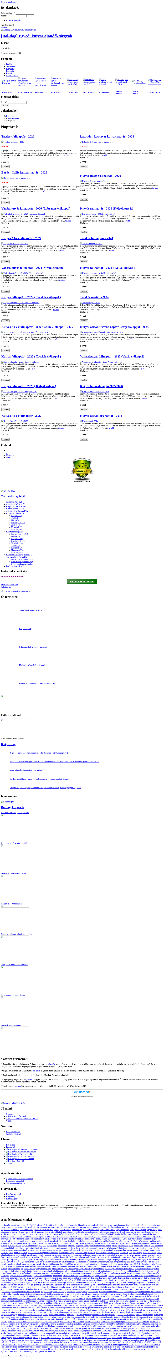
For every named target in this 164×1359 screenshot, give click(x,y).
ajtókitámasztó (85, 1296)
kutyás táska (30, 1319)
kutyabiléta (51, 1340)
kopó (147, 1257)
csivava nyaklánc (50, 1262)
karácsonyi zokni (67, 1241)
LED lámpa (37, 1308)
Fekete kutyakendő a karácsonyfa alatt (16, 934)
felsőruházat (98, 1266)
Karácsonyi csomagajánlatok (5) (19, 555)
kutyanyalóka (122, 1319)
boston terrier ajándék (132, 1255)
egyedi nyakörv (110, 1262)
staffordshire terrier (153, 1331)
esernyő (62, 1349)
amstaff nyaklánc (33, 1292)
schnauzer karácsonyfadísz (32, 1317)
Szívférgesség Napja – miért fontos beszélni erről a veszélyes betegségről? (39, 779)
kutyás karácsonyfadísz (72, 1250)
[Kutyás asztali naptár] (89, 421)
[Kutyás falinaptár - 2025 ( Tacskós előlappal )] (20, 362)
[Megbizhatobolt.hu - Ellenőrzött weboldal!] (82, 482)
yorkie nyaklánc (114, 1275)
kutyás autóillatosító (59, 1331)
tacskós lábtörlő (63, 1264)
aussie (151, 1259)
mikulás (122, 1234)
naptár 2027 (6, 1328)
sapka (117, 1289)
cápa (27, 1289)
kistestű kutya (51, 1264)
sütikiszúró (5, 1301)
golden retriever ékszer (53, 1278)
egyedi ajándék (66, 1344)
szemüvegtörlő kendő (115, 1292)
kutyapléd (28, 1328)
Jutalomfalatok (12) (14, 502)
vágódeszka (40, 1264)
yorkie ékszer (77, 1230)
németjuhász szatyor (9, 1340)
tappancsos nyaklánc (18, 1278)
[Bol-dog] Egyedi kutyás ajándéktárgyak (36, 36)
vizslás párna (107, 1331)
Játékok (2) (15, 525)
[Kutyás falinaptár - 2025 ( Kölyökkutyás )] (19, 391)
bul (55, 1271)
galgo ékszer (96, 1285)
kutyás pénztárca (91, 1264)
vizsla (14, 1344)
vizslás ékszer (6, 1333)
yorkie (128, 1257)
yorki (45, 1340)
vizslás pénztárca (136, 1275)
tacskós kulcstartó (16, 1351)
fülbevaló (125, 1275)
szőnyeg (38, 1305)
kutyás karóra (157, 1236)
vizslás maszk (136, 1310)
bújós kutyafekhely (84, 1294)
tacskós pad (62, 1246)
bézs (122, 1296)
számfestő (127, 1342)
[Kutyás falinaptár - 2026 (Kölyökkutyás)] (97, 214)
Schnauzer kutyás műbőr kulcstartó (33, 647)
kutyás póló (57, 1250)
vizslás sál (5, 1234)
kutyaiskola (66, 1338)
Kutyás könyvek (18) (19, 534)
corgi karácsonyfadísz (36, 1333)
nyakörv (154, 1312)
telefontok (135, 1225)
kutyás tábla (135, 1232)
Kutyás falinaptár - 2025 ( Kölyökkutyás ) (28, 386)
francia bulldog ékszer (51, 1308)
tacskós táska (80, 1317)
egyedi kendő (97, 1287)
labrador (19, 1239)
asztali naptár (24, 1266)
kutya (72, 1340)
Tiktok (10, 1163)
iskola (88, 1317)
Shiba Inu (129, 1301)
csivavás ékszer (7, 1241)
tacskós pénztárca (8, 1312)
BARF (99, 1333)
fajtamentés (104, 1225)
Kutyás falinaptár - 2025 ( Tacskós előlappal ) (31, 356)
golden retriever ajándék (91, 1328)
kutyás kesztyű (122, 1333)
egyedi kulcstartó (37, 1232)
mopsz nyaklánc (120, 1317)
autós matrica (34, 1349)
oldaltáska (78, 1347)
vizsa (132, 1230)
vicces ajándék (57, 1239)
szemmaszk (86, 1280)
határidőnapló (52, 1287)
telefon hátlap (119, 1301)
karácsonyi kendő (113, 1271)
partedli (143, 1296)
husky (128, 1278)
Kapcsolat (10, 71)
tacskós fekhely (53, 1243)
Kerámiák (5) (16, 527)
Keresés (4, 102)
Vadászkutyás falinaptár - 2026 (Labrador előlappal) (35, 208)
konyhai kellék (33, 1315)
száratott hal (155, 1344)
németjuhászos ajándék (68, 1312)
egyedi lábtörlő (92, 1292)
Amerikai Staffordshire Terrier (80, 1227)
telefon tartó (62, 1262)
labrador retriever (138, 1331)
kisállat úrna (88, 1312)
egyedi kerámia (17, 1328)
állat (15, 1305)
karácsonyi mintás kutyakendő (20, 1255)
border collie (72, 1282)
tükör (34, 1225)
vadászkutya (56, 1319)
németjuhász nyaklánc (34, 1344)
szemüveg (12, 1331)
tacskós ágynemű (148, 1255)
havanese (146, 1310)
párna (24, 1264)
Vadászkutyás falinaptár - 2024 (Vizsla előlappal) (33, 267)
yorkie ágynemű (154, 1301)
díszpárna (59, 1248)
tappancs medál (109, 1333)
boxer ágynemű (127, 1285)
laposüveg (34, 1324)
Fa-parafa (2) (16, 516)
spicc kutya (48, 1347)
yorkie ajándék (119, 1331)
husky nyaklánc (105, 1324)
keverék (109, 1310)
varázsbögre (78, 1342)
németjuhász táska (48, 1266)
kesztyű (83, 1308)
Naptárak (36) (17, 550)
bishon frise (45, 1338)
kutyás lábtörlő (85, 1287)
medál (129, 1273)
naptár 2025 (146, 1342)
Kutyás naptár (11, 1199)
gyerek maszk (39, 1230)
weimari (147, 1349)
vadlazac (102, 1292)
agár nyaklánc (6, 1239)
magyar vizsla (23, 1340)
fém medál (30, 1305)
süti (38, 1335)
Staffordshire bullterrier (10, 1227)
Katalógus (10, 116)
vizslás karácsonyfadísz (22, 1308)
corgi (78, 1246)
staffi (93, 1317)
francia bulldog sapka (125, 1328)
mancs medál (156, 1310)
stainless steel (45, 1239)
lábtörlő (8, 1342)
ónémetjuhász (152, 1296)
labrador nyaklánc (23, 1321)
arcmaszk (125, 1326)
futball (159, 1252)
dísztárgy (36, 1338)
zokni (29, 1278)
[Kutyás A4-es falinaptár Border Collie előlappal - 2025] (24, 332)
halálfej (39, 1259)
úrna (29, 1287)
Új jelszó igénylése (13, 20)
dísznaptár (5, 1275)
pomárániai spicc (98, 1296)
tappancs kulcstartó (99, 1275)
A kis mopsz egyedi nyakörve (13, 995)
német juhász (146, 1232)
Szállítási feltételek (13, 1134)
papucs (141, 1280)
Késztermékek (13, 118)
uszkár (128, 1227)
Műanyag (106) (17, 552)
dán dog (44, 1257)
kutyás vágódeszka (144, 1241)
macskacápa (93, 1303)
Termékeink (11, 66)
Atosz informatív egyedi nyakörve (15, 813)
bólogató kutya (66, 1342)
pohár (135, 1271)
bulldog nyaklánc (18, 1319)
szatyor (128, 1331)
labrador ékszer (124, 1225)
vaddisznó (138, 1319)
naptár (157, 1278)
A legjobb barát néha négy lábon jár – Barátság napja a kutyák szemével (39, 753)
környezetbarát (71, 1271)
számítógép (134, 1326)
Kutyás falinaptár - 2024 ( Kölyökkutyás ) (107, 267)
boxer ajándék (43, 1282)
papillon (89, 1308)
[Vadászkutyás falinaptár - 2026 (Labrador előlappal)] (23, 214)
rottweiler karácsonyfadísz (38, 1252)
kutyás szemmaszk (135, 1349)
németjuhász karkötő (149, 1333)
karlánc (89, 1298)
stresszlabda (76, 1338)
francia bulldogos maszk (22, 1338)
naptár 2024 (155, 1338)
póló (72, 1317)
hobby (35, 1246)
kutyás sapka (146, 1328)
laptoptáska (49, 1296)
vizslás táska (126, 1266)
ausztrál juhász (97, 1280)
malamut (107, 1305)
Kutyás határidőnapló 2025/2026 (101, 386)
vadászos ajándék (107, 1250)
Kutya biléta (39, 92)
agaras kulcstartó (33, 1241)
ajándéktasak (155, 1280)
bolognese (120, 1287)
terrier (157, 1266)
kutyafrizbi (21, 1292)
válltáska (50, 1312)
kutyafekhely (16, 1280)
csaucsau (116, 1347)
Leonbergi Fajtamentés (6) (22, 564)
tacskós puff (111, 1342)
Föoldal (9, 64)
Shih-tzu (109, 1294)
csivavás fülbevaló (88, 1326)
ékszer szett (136, 1257)
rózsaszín (156, 1285)
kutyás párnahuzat (33, 1257)
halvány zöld (98, 1262)
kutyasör (67, 1333)
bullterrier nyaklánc (73, 1328)
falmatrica (58, 1255)
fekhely (90, 1340)
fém (50, 1315)
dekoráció (122, 1278)
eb (99, 1310)
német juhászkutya (106, 1289)
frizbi (145, 1252)
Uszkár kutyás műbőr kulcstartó (32, 665)
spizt (110, 1259)
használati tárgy (137, 1312)
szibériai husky (52, 1335)
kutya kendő (69, 1239)
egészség (78, 1315)
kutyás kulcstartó (62, 1252)
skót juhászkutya (135, 1252)
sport (97, 1230)
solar (153, 1264)
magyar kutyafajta (98, 1342)
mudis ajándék (89, 1230)
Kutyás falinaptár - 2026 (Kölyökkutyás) (106, 208)
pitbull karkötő (140, 1285)
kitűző (148, 1298)
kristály (119, 1342)
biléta (19, 1331)
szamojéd (135, 1266)
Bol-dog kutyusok (12, 807)
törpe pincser (43, 1285)
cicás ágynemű (26, 1227)
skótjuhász (123, 1248)
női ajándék (88, 1335)
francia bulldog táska (104, 1301)
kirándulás (79, 1252)
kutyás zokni (79, 1264)
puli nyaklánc (116, 1239)
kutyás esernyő (138, 1278)
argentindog (87, 1315)
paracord (45, 1259)
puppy (98, 1239)
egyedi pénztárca (123, 1321)
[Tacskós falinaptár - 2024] (91, 243)
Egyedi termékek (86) (15, 513)
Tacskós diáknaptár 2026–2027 (31, 610)
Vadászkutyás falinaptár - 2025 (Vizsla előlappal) (112, 356)
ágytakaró (148, 1225)
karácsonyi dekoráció (90, 1278)
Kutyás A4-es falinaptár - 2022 (21, 415)
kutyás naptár (149, 1278)
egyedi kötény (106, 1241)
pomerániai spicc (115, 1340)
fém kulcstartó (149, 1275)
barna (43, 1335)
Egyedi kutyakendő (25, 92)
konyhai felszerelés (67, 1289)
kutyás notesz (18, 1333)
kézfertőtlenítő (154, 1262)
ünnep (150, 1315)
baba (44, 1246)
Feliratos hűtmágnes (119, 92)
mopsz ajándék (130, 1241)
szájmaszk (31, 1259)
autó (141, 1225)
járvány (131, 1236)
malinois (95, 1349)
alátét (108, 1296)
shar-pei (21, 1271)
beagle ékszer (146, 1305)
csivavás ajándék (25, 1225)
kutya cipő (63, 1232)
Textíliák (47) (16, 518)
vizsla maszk (101, 1252)
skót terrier (118, 1335)
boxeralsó (154, 1234)
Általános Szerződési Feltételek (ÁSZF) (22, 1118)
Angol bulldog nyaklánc (53, 1326)
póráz (119, 1262)
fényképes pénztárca (88, 1246)
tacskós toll (145, 1344)
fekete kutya (49, 1328)
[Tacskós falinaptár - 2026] (12, 142)
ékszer (48, 1269)
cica (25, 1333)
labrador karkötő (70, 1236)
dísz (129, 1259)
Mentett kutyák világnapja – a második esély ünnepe (31, 770)
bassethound (154, 1271)
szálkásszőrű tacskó (39, 1243)
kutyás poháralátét (106, 1317)
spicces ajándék (33, 1239)
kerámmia (22, 1305)
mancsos (62, 1294)
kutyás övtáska (128, 1303)
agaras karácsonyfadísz (60, 1324)
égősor (158, 1273)
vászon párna (93, 1250)
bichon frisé (50, 1351)
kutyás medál (157, 1305)
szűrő (80, 1312)
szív (85, 1340)
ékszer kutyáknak (36, 1326)
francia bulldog (42, 1250)
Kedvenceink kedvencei (91, 1344)
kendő (152, 1243)
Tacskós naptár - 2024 (94, 297)
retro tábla (55, 1232)
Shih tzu (4, 1255)
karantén (14, 1225)
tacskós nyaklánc (80, 1266)
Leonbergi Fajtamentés (92, 1273)
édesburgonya (138, 1273)
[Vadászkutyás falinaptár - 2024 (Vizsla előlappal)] (22, 273)
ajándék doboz (51, 1301)
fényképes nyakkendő (140, 1243)
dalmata (123, 1347)
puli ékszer (90, 1257)
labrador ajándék (104, 1338)
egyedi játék (66, 1257)
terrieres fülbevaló (133, 1234)
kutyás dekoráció (109, 1344)
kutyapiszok (147, 1227)
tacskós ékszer (65, 1230)
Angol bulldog (127, 1271)
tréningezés (73, 1243)
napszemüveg (45, 1331)
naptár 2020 (76, 1280)
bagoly (72, 1252)
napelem (10, 1305)
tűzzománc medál (68, 1319)
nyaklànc (29, 1079)
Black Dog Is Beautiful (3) (22, 559)
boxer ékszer (68, 1278)
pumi (87, 1239)
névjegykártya (42, 1321)
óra (143, 1257)
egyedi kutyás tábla (138, 1324)
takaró (90, 1266)
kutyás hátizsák (79, 1298)
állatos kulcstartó (26, 1230)
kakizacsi (4, 1271)
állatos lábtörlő (108, 1273)
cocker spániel (119, 1280)
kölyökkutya (40, 1319)
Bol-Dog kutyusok (13, 1194)
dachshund (146, 1269)
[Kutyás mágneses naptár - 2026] (93, 181)
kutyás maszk (89, 1252)
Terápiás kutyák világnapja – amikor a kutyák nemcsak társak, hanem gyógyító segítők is (45, 787)
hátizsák (113, 1298)
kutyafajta (60, 1317)
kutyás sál (126, 1312)
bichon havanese (120, 1236)
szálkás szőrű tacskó (141, 1335)
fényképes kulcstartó (143, 1236)
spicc (86, 1262)
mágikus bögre (54, 1342)
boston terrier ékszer (51, 1344)
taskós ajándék (115, 1232)
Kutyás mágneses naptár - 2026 (100, 175)
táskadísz (28, 1271)
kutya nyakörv (37, 1278)
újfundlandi (79, 1289)
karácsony (154, 1321)
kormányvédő (6, 1308)
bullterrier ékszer (38, 1296)
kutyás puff (84, 1331)
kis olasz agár (146, 1287)
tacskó (76, 1308)
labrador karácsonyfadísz (69, 1287)
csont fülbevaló (16, 1236)
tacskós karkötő (14, 1269)
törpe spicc (33, 1285)
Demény (35, 1331)
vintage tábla (103, 1259)
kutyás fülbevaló (138, 1298)
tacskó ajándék (26, 1273)
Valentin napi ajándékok (16, 1183)
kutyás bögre (52, 1246)
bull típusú (64, 1243)
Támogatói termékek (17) (16, 557)
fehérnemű (54, 1294)
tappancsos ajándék (37, 1301)
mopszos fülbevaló (130, 1338)
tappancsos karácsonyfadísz (21, 1275)
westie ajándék (142, 1315)
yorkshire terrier (145, 1317)
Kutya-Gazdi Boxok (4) (15, 506)
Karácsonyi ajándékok (15, 1181)
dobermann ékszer (39, 1287)
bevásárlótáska (129, 1315)
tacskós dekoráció (36, 1347)
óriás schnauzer (22, 1326)
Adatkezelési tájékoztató (16, 1116)
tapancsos (105, 1298)
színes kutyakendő (146, 1266)
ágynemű (119, 1315)
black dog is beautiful (23, 1298)
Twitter (30, 1154)
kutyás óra (127, 1308)
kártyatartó (43, 1315)
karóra (137, 1305)
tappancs (60, 1271)
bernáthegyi (68, 1298)
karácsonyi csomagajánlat (35, 1310)
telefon (153, 1289)
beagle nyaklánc (22, 1335)
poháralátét (22, 1315)
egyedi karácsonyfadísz (110, 1243)
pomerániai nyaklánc (111, 1266)
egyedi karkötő (73, 1310)
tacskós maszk (134, 1294)
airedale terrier (120, 1257)
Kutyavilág (10, 69)
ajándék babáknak (40, 1227)
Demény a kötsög (78, 1257)
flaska (81, 1232)
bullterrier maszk (99, 1227)
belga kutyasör (46, 1292)
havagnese (21, 1294)
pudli (10, 1273)
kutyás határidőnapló (118, 1269)
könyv (102, 1310)
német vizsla (28, 1236)
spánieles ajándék (21, 1250)
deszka (62, 1328)
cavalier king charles (79, 1225)
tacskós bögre (117, 1241)
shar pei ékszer (64, 1335)
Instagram (31, 1156)
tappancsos (96, 1298)
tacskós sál (124, 1252)
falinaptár (71, 1246)
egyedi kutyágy (50, 1317)
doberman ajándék (15, 1243)
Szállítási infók (12, 75)
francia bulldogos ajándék (43, 1271)
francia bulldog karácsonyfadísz (87, 1241)
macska (138, 1328)
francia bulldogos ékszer (64, 1347)
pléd (108, 1326)
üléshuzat (149, 1340)
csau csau (12, 1246)
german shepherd (107, 1335)
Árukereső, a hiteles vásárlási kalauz (82, 1096)
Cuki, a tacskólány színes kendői (14, 843)
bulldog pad (24, 1301)
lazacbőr (4, 1273)
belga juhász (126, 1310)
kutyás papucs (108, 1236)
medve (149, 1285)
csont (64, 1310)
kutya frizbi (58, 1298)
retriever (142, 1326)
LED (64, 1273)
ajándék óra (111, 1319)
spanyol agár (19, 1262)
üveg (156, 1315)
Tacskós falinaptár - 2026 (17, 136)
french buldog (23, 1347)
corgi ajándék (39, 1351)
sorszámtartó (101, 1326)
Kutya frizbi (55, 92)
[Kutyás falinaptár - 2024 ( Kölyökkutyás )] (98, 273)
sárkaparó (57, 1225)
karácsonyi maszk (134, 1269)
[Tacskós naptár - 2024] (90, 303)
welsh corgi (109, 1257)
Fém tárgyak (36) (18, 541)
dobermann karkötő (75, 1273)
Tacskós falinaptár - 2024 (96, 238)
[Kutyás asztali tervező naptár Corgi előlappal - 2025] (102, 332)
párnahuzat (135, 1287)
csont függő (108, 1280)
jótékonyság (128, 1335)
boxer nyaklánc (40, 1234)
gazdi (155, 1303)
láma (17, 1312)
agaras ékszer (107, 1308)
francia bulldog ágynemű (80, 1324)
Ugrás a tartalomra (8, 2)
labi (71, 1264)
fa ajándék (103, 1312)
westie (67, 1317)
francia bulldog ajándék (62, 1292)
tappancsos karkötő (83, 1349)
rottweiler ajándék (109, 1328)
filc (96, 1317)
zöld (69, 1262)
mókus (18, 1246)
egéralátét (38, 1262)
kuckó (39, 1298)
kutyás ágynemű (55, 1285)
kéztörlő (4, 1331)
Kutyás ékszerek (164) (15, 509)
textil (82, 1248)
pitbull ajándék (154, 1282)
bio (83, 1338)
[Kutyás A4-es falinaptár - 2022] (14, 421)
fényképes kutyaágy (9, 1315)
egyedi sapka (23, 1285)
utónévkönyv (35, 1266)
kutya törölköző (54, 1257)
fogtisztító (155, 1269)
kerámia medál (18, 1289)
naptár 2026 (24, 1303)
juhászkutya (28, 1351)
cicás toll (33, 1335)
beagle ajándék (91, 1259)
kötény (56, 1230)
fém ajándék (55, 1241)
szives (135, 1301)
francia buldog (118, 1324)
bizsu (56, 1312)
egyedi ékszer (125, 1243)
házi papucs (103, 1264)
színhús (4, 1287)
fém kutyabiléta (95, 1331)
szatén (130, 1319)
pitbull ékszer (57, 1269)
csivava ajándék (83, 1285)
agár (125, 1296)
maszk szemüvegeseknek (11, 1264)
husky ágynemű (129, 1340)
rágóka (152, 1246)
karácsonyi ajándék (125, 1246)
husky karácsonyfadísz (31, 1280)
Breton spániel (140, 1230)
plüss (91, 1262)
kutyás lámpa (151, 1294)
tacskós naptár (133, 1317)
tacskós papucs (7, 1250)
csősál (146, 1246)
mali (149, 1312)
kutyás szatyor (48, 1255)
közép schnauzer (130, 1292)
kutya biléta (70, 1349)
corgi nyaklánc (44, 1324)
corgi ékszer (77, 1255)
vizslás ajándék (134, 1333)
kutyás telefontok (122, 1230)
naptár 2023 (12, 1287)
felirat (107, 1269)
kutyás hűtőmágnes (71, 1269)
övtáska (128, 1287)
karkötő (49, 1225)
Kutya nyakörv (104, 92)
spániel (152, 1257)
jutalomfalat (6, 1292)
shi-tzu (96, 1335)
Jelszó (4, 16)
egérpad (145, 1259)
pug (145, 1312)
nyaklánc (61, 1303)
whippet (119, 1344)
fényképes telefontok (97, 1271)
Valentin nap (104, 1232)
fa (115, 1273)
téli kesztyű (44, 1241)
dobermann (132, 1248)
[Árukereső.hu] (82, 1093)
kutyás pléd (118, 1308)
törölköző (13, 1347)
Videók (9, 1121)
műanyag (37, 1236)
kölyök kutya (152, 1230)
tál (81, 1303)
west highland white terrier (22, 1342)
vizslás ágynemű (85, 1243)
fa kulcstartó (116, 1326)
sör (22, 1269)
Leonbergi (79, 1340)
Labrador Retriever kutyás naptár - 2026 (107, 136)
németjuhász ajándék (150, 1248)
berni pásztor (101, 1319)
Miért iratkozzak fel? (9, 585)
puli (40, 1246)
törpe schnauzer (91, 1338)
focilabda (70, 1315)
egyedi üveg (137, 1227)
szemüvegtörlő (77, 1301)
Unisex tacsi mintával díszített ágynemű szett (37, 683)
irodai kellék (34, 1303)
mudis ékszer (6, 1282)
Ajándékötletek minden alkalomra (19, 1179)
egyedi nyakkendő (139, 1282)
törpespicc (52, 1227)
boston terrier (47, 1298)
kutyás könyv (15, 1259)
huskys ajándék (136, 1289)
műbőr (3, 1305)
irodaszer (75, 1333)
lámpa (86, 1271)
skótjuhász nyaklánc (91, 1347)
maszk (33, 1321)
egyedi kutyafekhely (9, 1285)
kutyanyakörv (6, 1289)
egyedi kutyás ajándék (37, 1312)
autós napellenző (20, 1252)
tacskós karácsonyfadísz (77, 1305)
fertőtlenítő (13, 1271)
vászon (104, 1285)
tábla (95, 1310)
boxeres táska (6, 1344)
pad (140, 1301)
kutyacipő (155, 1298)
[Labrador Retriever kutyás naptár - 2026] (97, 142)
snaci (57, 1328)
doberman (156, 1225)
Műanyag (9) (16, 529)
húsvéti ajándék (108, 1234)
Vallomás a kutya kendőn (11, 1025)
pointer (14, 1292)
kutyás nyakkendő (124, 1282)
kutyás (27, 1232)
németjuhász (157, 1317)
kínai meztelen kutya (154, 1292)
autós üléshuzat (77, 1262)
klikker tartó (129, 1264)
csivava (101, 1248)
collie (40, 1255)
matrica (88, 1248)
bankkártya (74, 1296)
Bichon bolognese (118, 1305)
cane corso (77, 1344)
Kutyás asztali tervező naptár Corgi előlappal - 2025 (114, 327)
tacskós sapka (149, 1308)
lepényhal (48, 1275)
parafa (95, 1312)
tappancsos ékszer (114, 1312)
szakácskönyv (144, 1338)
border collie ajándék (87, 1333)
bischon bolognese (8, 1296)
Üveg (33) (15, 536)
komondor (130, 1305)
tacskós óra (151, 1252)
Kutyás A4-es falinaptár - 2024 (21, 238)
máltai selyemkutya (90, 1255)
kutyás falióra (27, 1246)
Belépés (4, 27)
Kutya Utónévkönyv (58, 1282)
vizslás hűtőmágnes (54, 1310)
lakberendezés (55, 1259)
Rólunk (9, 73)
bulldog (100, 1282)
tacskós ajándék (35, 1340)
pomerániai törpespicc (10, 1303)
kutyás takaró (128, 1344)
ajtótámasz (14, 1301)
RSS (22, 1161)
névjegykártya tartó (21, 1349)
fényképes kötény (36, 1289)
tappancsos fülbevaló (25, 1234)
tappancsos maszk (99, 1315)
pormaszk (95, 1324)
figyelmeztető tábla (95, 1305)
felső (158, 1326)
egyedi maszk (31, 1282)
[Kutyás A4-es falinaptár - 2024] (14, 243)
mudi (34, 1298)
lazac (7, 1278)
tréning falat (83, 1236)
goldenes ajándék (70, 1285)
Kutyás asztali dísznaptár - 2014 (101, 415)
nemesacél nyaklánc (154, 1324)
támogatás (66, 1259)
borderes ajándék (40, 1342)
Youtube (30, 1159)
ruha (78, 1326)
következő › (11, 455)
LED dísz (138, 1264)
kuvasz (114, 1246)
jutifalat (85, 1250)
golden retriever (18, 1232)
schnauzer (15, 1230)
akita (50, 1250)
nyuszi (92, 1319)
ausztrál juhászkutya (65, 1266)
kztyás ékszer (117, 1255)
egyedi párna (27, 1331)
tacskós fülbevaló (59, 1315)
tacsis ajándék (94, 1225)
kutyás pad (146, 1264)
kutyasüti (9, 1262)
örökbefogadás (52, 1303)
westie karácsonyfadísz (143, 1303)
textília (85, 1303)
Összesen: (13, 53)
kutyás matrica (20, 1241)
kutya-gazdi (19, 1310)
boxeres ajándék (99, 1294)
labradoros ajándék (14, 1324)
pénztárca (111, 1315)
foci (42, 1280)
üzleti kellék (66, 1225)
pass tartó (116, 1310)
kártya (6, 1259)
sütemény (159, 1246)
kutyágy (26, 1324)
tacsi (25, 1239)
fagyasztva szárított (42, 1294)
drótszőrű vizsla (112, 1252)
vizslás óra (31, 1264)
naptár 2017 (136, 1342)
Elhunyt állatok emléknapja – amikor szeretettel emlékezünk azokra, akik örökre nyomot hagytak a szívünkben (54, 761)
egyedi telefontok (97, 1269)
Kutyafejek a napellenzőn (11, 904)
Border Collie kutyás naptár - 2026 (24, 172)
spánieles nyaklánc (70, 1275)
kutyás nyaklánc (105, 1255)
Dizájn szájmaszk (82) (15, 566)
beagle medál (73, 1232)
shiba (115, 1278)
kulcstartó (37, 1071)
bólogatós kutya (77, 1335)
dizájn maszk (96, 1236)
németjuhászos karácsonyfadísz (134, 1262)
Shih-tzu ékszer (66, 1321)
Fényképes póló (72, 92)
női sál (28, 1296)
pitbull (154, 1328)
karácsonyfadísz (85, 1275)
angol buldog (118, 1264)
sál (50, 1252)
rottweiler (118, 1250)
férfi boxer (97, 1308)
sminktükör (9, 1248)
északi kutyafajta (149, 1239)
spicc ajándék (62, 1227)
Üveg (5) (15, 520)
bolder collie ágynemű (55, 1333)
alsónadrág (145, 1234)
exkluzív (146, 1289)
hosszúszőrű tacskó (107, 1230)
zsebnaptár (5, 1236)
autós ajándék (73, 1331)
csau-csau (49, 1230)
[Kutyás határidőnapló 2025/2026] (94, 391)
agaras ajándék (90, 1301)
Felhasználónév (8, 13)
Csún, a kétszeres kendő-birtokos (14, 964)
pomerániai (150, 1326)
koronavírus (71, 1294)
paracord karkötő (73, 1303)
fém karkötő (143, 1271)
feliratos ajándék (86, 1310)
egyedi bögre (13, 1266)
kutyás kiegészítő (91, 1232)
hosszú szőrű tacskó (13, 1317)
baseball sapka (134, 1296)
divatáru (155, 1232)
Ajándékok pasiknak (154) (17, 511)
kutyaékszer (22, 1287)
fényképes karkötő (63, 1280)
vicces (135, 1280)
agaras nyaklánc (110, 1282)
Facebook (34, 1149)
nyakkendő (114, 1296)
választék (51, 1064)
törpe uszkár (6, 1280)
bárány (137, 1344)
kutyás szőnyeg (115, 1303)
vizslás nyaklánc (64, 1301)
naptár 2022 (103, 1303)
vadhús (47, 1289)
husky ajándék (78, 1321)
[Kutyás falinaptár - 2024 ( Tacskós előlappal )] (20, 303)
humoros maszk (141, 1250)
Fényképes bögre (154, 92)
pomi (48, 1319)
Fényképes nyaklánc (135, 92)
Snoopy (159, 1264)
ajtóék (144, 1301)
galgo (139, 1248)
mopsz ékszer (144, 1321)
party (59, 1340)
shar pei (16, 1273)
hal (150, 1347)
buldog (143, 1294)
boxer (65, 1255)
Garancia (9, 1114)
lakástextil (131, 1250)
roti (53, 1252)
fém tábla (11, 1321)
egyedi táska (79, 1239)
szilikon (129, 1280)
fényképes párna (79, 1292)
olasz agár (114, 1225)
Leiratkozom (6, 587)
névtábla (66, 1248)
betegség (21, 1344)
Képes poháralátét (89, 92)
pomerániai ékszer (124, 1298)
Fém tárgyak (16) (18, 522)
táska (96, 1340)
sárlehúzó (142, 1292)
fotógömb (62, 1234)
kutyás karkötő (128, 1239)
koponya (10, 1298)
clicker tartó (82, 1282)
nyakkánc (96, 1243)
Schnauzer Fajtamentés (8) (22, 562)
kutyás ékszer (84, 1269)
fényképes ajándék (120, 1259)
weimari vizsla (38, 1328)
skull (152, 1335)
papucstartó (138, 1246)
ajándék (4, 1269)
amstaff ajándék (19, 1257)
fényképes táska (105, 1347)
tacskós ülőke (55, 1338)
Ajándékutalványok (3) (15, 504)
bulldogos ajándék (62, 1296)
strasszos (31, 1250)
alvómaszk (54, 1289)
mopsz (42, 1303)
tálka (3, 1248)
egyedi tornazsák (19, 1282)
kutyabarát (99, 1257)
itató (25, 1243)
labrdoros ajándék (77, 1259)
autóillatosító (117, 1338)
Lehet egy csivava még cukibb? (14, 873)
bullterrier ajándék (8, 1335)
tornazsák (87, 1342)
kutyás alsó (91, 1282)
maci (35, 1255)
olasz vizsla (63, 1305)
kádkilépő (5, 1347)
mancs (122, 1227)
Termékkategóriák (13, 496)
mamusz (4, 1266)
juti (14, 1239)
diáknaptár (41, 1225)
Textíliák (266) (17, 543)
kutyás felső (136, 1259)
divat (70, 1255)
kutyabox (134, 1321)
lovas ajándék (137, 1308)
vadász (24, 1259)
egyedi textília (38, 1275)
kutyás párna (149, 1273)
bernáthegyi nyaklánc (118, 1349)
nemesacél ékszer (121, 1294)
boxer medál (152, 1319)
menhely (18, 1248)
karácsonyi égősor (8, 1326)
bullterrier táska (109, 1287)
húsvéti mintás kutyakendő (138, 1347)
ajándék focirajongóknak (44, 1248)
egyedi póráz (121, 1273)
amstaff (31, 1248)
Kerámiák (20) (17, 548)
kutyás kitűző (46, 1236)
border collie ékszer (9, 1294)
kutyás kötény (52, 1234)
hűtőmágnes (57, 1275)
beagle (127, 1324)
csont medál (156, 1342)
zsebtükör (65, 1340)
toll (89, 1236)
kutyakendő (29, 1262)
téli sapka (30, 1294)
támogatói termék (104, 1246)
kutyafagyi (105, 1239)
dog (28, 1243)
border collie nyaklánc (49, 1349)
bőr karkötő (5, 1225)
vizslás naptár (58, 1236)
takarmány (140, 1340)
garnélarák (21, 1296)
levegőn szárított (67, 1308)
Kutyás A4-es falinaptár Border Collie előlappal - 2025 (37, 327)
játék (124, 1250)
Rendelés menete (13, 1132)
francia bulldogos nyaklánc (35, 1269)
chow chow (75, 1248)
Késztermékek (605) (14, 532)
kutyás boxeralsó (111, 1248)
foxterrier (77, 1278)
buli (100, 1234)
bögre (154, 1241)
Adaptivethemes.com (27, 1356)
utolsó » (9, 457)
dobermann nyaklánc (40, 1273)
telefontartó (124, 1289)
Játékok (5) (15, 545)
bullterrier (89, 1321)
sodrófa (94, 1248)
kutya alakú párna (91, 1234)
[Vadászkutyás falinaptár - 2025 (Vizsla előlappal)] (101, 362)
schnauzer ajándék (108, 1321)
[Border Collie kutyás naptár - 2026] (16, 178)
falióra (47, 1232)
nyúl (117, 1234)
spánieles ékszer (113, 1285)
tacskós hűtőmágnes (75, 1234)
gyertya (9, 1338)
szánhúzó (24, 1312)
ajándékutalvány (113, 1227)
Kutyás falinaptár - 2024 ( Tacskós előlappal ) (31, 297)
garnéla (92, 1239)
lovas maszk (103, 1340)
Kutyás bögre (7, 92)
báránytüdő (5, 1319)
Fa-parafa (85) (17, 539)
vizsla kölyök (104, 1349)
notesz (25, 1248)
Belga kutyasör (25, 629)
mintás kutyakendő (50, 1305)
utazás (146, 1280)
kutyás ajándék (56, 1273)
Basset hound (50, 1280)
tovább (66, 155)
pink (110, 1264)
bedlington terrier (83, 1319)
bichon (9, 1257)
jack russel (126, 1232)
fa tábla (80, 1271)
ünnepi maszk (53, 1321)
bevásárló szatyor (92, 1289)
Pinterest (32, 1152)
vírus (144, 1319)
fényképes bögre (105, 1278)
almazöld (96, 1321)
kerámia (13, 1234)
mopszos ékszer (70, 1326)
